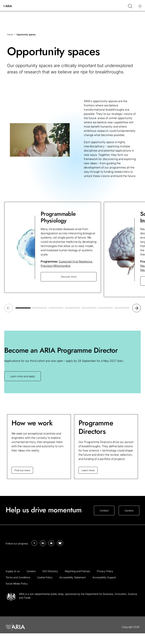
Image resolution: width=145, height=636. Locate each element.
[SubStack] (51, 543)
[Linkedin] (43, 543)
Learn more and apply (22, 376)
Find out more (22, 470)
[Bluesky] (60, 543)
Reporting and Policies (77, 571)
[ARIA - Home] (7, 5)
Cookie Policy (45, 577)
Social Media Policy (17, 583)
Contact (104, 510)
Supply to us (13, 571)
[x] (34, 543)
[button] (136, 308)
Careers (129, 510)
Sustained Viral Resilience (75, 261)
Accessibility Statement (72, 577)
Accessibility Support (104, 577)
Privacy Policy (105, 571)
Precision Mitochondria (55, 265)
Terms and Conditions (18, 577)
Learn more (88, 470)
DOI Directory (50, 571)
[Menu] (140, 6)
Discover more (68, 276)
